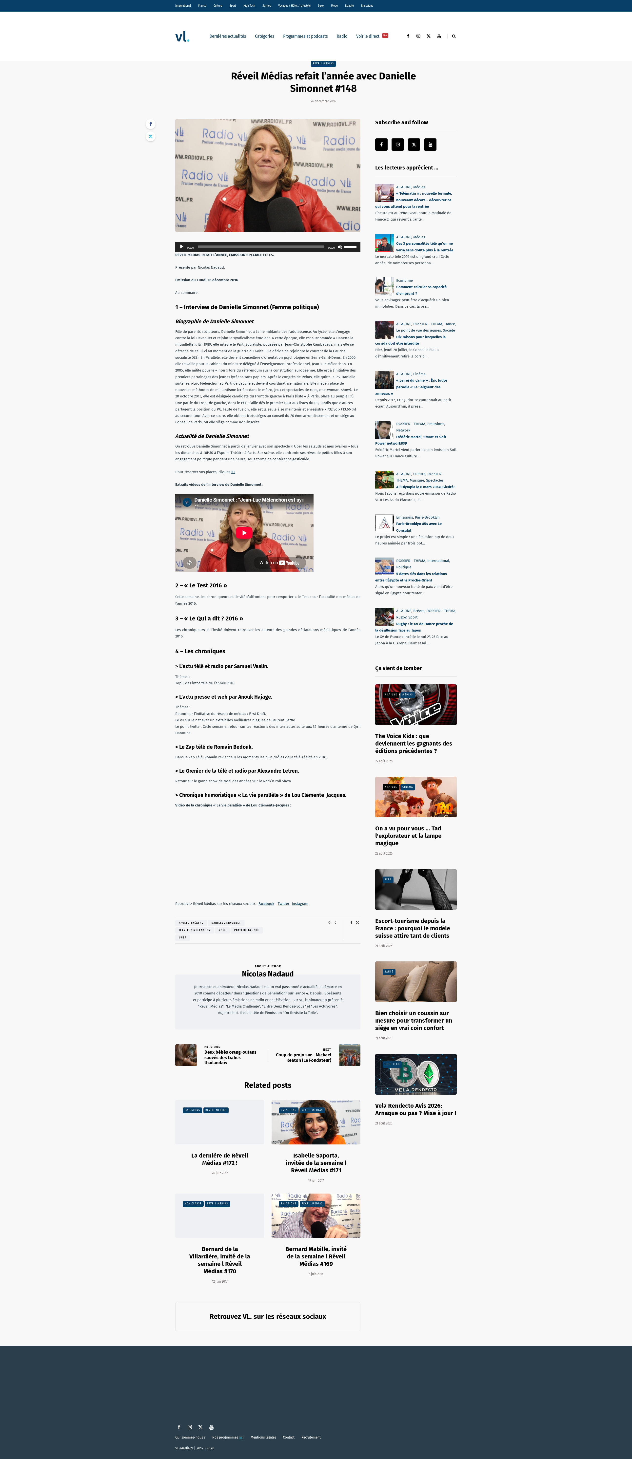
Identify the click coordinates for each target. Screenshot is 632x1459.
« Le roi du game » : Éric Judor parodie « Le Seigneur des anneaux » (411, 387)
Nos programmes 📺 (228, 1437)
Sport (233, 5)
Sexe (388, 879)
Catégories (264, 36)
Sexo (321, 5)
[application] (267, 247)
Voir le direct (371, 36)
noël (222, 930)
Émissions (367, 5)
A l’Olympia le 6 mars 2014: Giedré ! (425, 487)
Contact (289, 1437)
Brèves (418, 611)
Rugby (401, 617)
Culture (218, 5)
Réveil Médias (323, 63)
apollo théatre (191, 922)
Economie (404, 280)
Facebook (266, 903)
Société (449, 330)
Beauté (349, 5)
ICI (233, 472)
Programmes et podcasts (305, 36)
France (202, 5)
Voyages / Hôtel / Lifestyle (294, 5)
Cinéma (419, 374)
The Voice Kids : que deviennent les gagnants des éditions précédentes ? (413, 743)
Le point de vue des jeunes (418, 330)
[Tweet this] (151, 136)
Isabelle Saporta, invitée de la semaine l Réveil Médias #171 (316, 1163)
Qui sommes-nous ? (190, 1437)
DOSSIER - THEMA (427, 324)
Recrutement (311, 1437)
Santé (389, 971)
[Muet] (340, 246)
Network (403, 430)
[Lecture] (181, 246)
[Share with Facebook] (151, 124)
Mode (334, 5)
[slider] (351, 246)
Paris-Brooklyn (427, 517)
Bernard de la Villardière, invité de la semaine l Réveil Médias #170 (219, 1260)
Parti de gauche (246, 930)
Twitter (283, 903)
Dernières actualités (228, 36)
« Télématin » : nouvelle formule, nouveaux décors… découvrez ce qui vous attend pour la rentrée (413, 200)
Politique (403, 567)
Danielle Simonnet (226, 922)
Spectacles (435, 480)
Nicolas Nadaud (268, 974)
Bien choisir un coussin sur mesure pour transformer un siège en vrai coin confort (413, 1020)
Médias (419, 187)
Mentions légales (263, 1437)
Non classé (193, 1203)
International (183, 5)
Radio (342, 36)
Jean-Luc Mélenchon (195, 930)
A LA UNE (403, 187)
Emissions (192, 1110)
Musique (417, 480)
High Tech (249, 5)
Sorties (266, 5)
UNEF (182, 937)
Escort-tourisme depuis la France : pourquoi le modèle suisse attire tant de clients (412, 928)
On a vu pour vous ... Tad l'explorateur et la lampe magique (408, 836)
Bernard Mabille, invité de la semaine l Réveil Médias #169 (316, 1256)
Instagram (300, 903)
